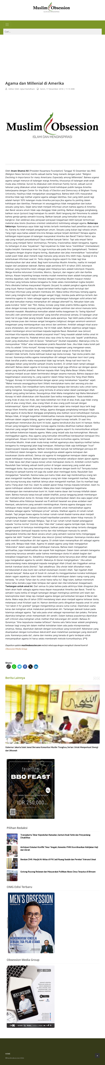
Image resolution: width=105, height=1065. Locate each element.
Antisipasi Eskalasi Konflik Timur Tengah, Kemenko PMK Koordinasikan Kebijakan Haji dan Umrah (59, 848)
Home (7, 1054)
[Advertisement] (52, 55)
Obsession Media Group (16, 649)
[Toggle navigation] (7, 24)
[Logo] (51, 7)
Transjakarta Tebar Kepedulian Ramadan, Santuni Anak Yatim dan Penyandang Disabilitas (55, 836)
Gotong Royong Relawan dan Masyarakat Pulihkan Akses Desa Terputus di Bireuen (58, 871)
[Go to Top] (97, 1055)
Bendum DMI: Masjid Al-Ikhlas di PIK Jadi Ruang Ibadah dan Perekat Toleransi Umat (58, 859)
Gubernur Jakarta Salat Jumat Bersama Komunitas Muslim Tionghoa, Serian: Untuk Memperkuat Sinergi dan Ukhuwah (51, 749)
